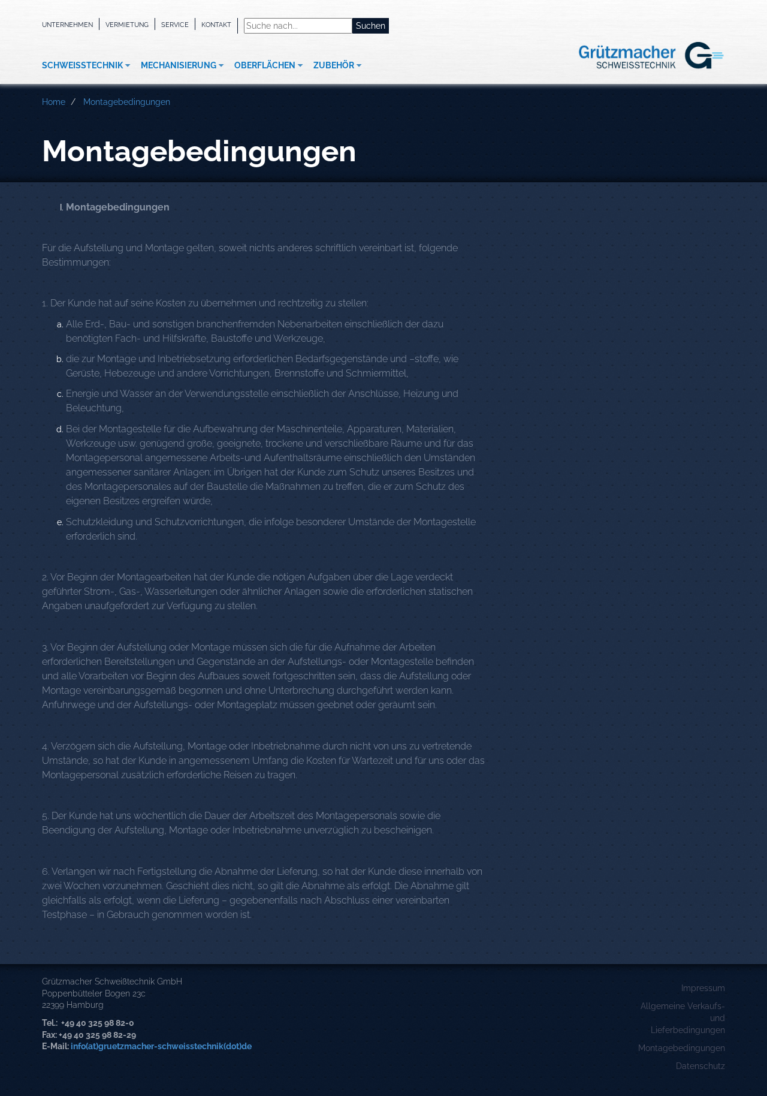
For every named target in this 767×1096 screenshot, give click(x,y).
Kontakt (216, 24)
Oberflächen (264, 65)
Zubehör (333, 65)
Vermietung (127, 24)
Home (53, 102)
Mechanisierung (178, 65)
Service (175, 24)
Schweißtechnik (82, 65)
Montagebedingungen (126, 102)
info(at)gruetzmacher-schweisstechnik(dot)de (161, 1046)
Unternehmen (67, 24)
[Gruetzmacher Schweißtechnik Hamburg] (632, 56)
